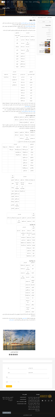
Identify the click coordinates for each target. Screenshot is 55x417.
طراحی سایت (30, 415)
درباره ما (30, 2)
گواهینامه (48, 32)
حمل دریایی (24, 318)
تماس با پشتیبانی (6, 412)
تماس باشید (11, 320)
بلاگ (49, 31)
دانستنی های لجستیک (42, 17)
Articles (48, 36)
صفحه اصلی (35, 2)
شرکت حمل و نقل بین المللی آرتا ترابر (28, 23)
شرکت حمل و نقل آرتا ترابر (30, 26)
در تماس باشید (27, 106)
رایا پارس (24, 415)
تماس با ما (7, 2)
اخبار (49, 29)
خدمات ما (48, 34)
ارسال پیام (9, 386)
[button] (3, 2)
